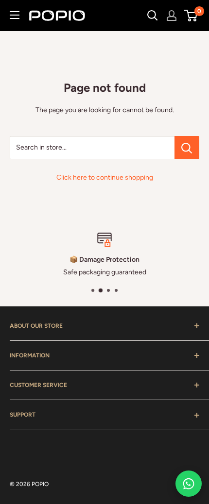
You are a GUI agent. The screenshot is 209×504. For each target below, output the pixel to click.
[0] (191, 15)
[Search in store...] (186, 147)
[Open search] (152, 15)
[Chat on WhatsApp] (188, 483)
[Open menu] (14, 15)
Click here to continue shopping (104, 177)
